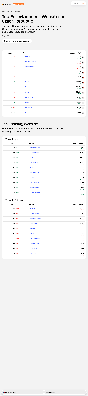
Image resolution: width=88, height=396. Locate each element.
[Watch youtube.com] (83, 67)
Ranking (75, 3)
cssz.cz (32, 208)
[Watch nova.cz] (83, 78)
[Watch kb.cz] (83, 103)
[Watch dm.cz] (83, 93)
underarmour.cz (35, 152)
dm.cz (27, 92)
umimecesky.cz (35, 243)
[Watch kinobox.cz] (83, 88)
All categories (15, 11)
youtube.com (29, 67)
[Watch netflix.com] (83, 98)
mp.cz (27, 112)
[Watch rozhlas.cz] (83, 108)
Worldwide (5, 11)
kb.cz (27, 102)
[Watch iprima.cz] (83, 73)
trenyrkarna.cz (35, 172)
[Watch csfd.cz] (83, 57)
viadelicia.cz (34, 157)
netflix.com (29, 97)
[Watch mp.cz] (83, 113)
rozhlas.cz (28, 107)
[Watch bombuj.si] (83, 83)
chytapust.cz (34, 182)
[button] (80, 53)
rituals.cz (33, 177)
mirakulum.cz (34, 187)
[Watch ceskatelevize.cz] (83, 62)
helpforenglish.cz (35, 238)
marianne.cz (34, 162)
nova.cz (27, 77)
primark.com (34, 248)
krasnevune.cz (35, 193)
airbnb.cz (33, 167)
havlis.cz (33, 253)
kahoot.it (33, 228)
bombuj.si (28, 82)
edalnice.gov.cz (35, 147)
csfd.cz (27, 56)
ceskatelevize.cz (30, 62)
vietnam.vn (33, 233)
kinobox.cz (28, 87)
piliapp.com (33, 223)
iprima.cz (28, 72)
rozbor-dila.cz (34, 213)
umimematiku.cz (35, 218)
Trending (81, 3)
